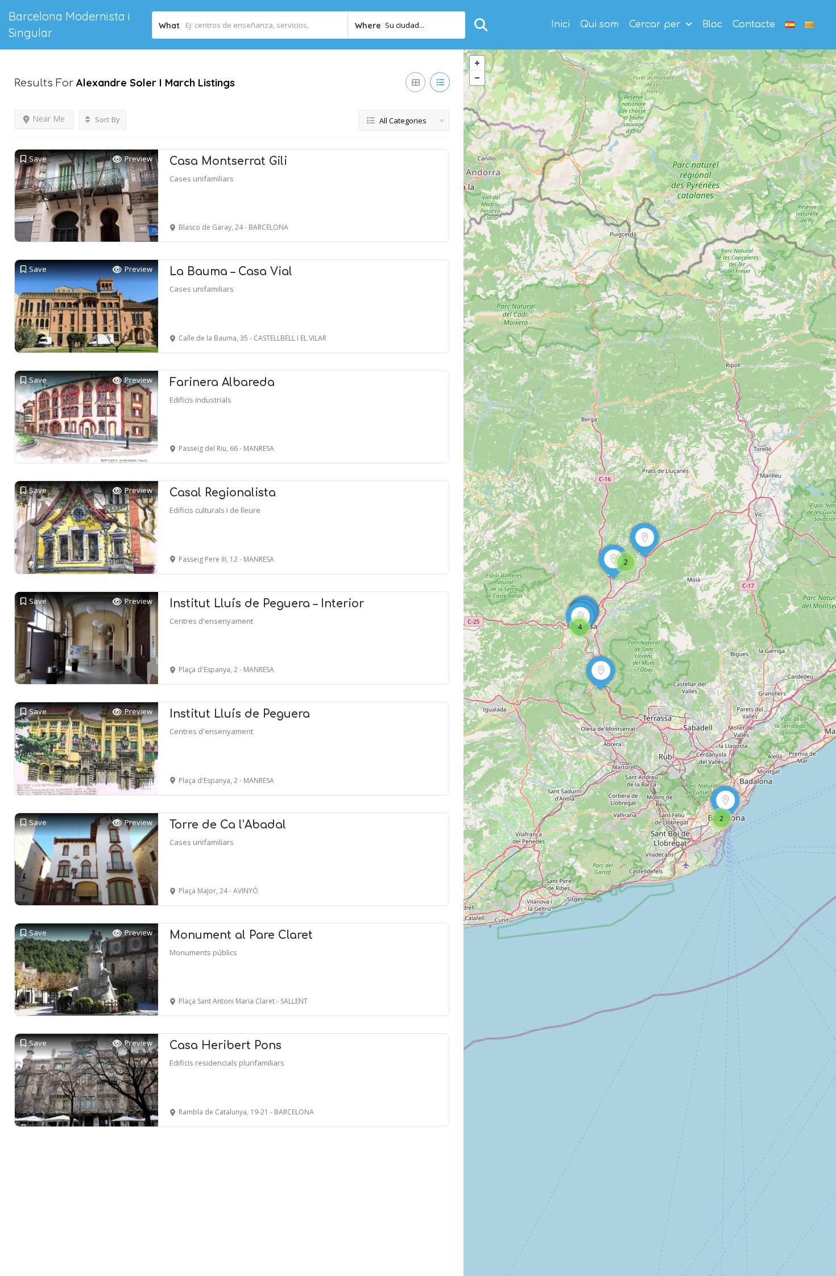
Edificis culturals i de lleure (214, 510)
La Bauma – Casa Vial (230, 271)
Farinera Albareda (222, 382)
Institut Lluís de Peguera (239, 714)
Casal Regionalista (222, 493)
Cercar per (655, 24)
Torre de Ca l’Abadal (227, 825)
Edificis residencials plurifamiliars (226, 1063)
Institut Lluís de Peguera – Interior (266, 604)
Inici (560, 24)
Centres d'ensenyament (211, 621)
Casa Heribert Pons (225, 1045)
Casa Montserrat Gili (228, 161)
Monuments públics (203, 952)
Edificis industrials (200, 400)
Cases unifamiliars (201, 178)
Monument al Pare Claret (241, 935)
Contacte (753, 24)
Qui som (599, 24)
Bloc (712, 24)
